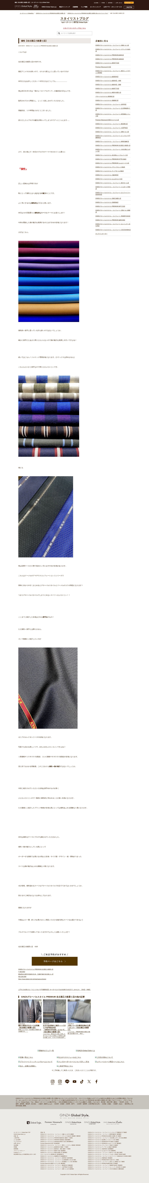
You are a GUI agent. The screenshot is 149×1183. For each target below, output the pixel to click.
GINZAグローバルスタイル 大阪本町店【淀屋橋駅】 (101, 1148)
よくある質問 (17, 1139)
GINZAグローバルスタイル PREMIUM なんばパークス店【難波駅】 (105, 1143)
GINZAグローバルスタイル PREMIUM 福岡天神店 (110, 220)
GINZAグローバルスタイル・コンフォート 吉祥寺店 (110, 104)
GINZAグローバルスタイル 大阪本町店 (106, 175)
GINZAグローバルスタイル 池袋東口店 (106, 100)
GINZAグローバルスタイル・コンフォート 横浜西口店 (111, 124)
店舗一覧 (16, 1136)
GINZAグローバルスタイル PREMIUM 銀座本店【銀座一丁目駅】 (56, 1137)
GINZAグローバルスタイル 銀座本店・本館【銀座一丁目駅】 (55, 1148)
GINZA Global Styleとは (49, 7)
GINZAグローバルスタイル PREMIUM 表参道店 (109, 59)
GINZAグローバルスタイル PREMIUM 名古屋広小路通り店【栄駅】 (105, 1136)
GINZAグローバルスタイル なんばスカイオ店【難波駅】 (102, 1150)
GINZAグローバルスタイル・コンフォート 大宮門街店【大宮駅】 (56, 1167)
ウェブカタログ (17, 1141)
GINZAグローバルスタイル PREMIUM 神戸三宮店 (110, 206)
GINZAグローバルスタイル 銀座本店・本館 (108, 80)
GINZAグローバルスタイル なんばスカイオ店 (108, 179)
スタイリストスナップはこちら (74, 28)
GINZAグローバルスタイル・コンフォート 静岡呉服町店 (112, 141)
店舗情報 (75, 7)
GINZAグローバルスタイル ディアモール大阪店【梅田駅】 (102, 1147)
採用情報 (110, 2)
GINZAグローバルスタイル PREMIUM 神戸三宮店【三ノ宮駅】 (103, 1159)
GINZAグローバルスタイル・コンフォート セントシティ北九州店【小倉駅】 (107, 1167)
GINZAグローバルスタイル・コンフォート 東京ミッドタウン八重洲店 (112, 71)
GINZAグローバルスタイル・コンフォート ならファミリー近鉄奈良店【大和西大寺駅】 (110, 1156)
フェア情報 (84, 7)
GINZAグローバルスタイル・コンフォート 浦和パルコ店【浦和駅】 (57, 1169)
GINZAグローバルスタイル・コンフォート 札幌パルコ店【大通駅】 (57, 1134)
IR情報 (103, 2)
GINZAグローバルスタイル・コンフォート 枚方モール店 (112, 183)
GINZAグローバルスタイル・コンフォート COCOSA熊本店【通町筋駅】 (106, 1169)
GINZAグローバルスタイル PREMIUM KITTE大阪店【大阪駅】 (103, 1141)
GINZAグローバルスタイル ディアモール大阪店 (109, 171)
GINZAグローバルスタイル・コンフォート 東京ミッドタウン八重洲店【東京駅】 (60, 1145)
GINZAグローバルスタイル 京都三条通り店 (108, 198)
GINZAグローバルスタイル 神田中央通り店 (108, 92)
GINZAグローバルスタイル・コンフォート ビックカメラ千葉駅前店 (112, 136)
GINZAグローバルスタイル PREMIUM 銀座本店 (109, 55)
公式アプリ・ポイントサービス (113, 7)
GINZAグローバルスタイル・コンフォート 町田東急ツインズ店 (112, 115)
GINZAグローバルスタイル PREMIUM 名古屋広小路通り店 (112, 145)
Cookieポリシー (18, 1152)
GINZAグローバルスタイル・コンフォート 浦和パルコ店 (112, 132)
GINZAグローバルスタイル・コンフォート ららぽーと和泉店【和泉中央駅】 (107, 1154)
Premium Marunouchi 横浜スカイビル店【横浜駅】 (53, 1163)
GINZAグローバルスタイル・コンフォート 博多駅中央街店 (112, 216)
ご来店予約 (129, 7)
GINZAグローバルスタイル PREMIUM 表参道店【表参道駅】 (55, 1139)
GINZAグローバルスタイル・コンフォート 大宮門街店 (111, 128)
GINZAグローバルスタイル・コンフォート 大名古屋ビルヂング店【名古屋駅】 (107, 1137)
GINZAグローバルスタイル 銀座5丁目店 (107, 88)
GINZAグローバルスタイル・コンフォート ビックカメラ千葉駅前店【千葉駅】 (107, 1132)
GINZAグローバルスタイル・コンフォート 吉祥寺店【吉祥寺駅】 (56, 1158)
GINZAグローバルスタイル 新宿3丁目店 (107, 63)
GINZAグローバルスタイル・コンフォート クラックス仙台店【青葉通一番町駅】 (60, 1136)
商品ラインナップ (64, 7)
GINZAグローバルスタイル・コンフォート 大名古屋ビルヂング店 (112, 150)
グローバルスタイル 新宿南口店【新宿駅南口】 (52, 1154)
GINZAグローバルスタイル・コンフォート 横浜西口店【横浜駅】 (56, 1165)
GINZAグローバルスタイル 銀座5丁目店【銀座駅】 (53, 1150)
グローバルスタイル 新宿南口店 (104, 96)
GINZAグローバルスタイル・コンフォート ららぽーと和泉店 (112, 187)
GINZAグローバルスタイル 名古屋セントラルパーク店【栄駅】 (104, 1139)
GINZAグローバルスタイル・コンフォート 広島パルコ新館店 (112, 211)
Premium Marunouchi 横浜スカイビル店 (107, 120)
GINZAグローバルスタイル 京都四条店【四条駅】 (100, 1158)
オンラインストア (95, 7)
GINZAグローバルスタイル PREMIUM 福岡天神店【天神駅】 (103, 1163)
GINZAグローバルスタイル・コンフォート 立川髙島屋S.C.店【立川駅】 (58, 1159)
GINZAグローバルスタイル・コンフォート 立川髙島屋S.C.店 (112, 109)
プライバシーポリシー (19, 1150)
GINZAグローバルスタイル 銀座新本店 (106, 76)
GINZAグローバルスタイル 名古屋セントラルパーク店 (111, 155)
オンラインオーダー (101, 234)
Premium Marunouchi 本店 (103, 67)
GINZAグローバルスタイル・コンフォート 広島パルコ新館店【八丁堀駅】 (106, 1161)
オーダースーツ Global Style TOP (22, 1132)
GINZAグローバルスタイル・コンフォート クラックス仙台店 (112, 50)
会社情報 (96, 2)
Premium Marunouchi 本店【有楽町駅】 (50, 1143)
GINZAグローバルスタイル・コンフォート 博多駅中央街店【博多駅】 (105, 1165)
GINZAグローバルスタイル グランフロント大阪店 (110, 167)
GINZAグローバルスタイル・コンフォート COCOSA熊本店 (113, 230)
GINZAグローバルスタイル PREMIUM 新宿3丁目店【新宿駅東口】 (57, 1141)
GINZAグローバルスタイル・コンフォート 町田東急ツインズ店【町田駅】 (59, 1161)
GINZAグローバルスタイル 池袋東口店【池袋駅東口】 (54, 1156)
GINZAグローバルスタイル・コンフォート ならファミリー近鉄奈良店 (112, 193)
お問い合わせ (119, 2)
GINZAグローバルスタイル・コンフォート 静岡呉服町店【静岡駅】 (105, 1134)
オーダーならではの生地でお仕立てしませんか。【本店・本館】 (70, 989)
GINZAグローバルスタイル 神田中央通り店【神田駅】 (54, 1152)
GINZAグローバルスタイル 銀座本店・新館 (108, 84)
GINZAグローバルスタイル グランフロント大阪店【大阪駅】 (103, 1145)
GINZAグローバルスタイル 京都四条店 (106, 202)
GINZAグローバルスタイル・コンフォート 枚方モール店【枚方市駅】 (105, 1152)
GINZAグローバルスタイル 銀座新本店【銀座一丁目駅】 (54, 1147)
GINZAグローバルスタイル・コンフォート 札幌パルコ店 (112, 45)
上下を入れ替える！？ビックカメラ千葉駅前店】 (34, 989)
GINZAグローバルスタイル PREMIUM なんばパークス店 (112, 163)
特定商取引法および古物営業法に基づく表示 (25, 1154)
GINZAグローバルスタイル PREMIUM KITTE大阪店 (110, 159)
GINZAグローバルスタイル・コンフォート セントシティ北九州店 (112, 225)
